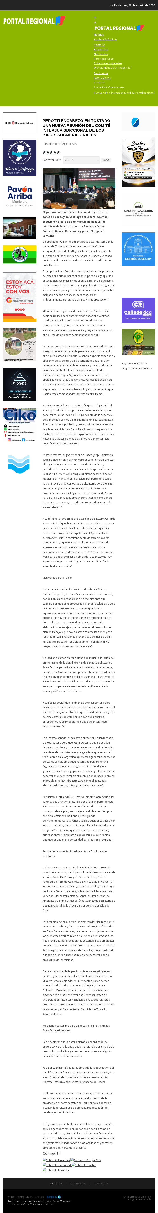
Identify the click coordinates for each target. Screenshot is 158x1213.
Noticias (56, 1183)
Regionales (101, 49)
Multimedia (78, 1183)
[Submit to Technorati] (57, 1165)
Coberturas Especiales (108, 63)
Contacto (101, 1183)
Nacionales (101, 54)
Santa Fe (99, 45)
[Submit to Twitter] (84, 1165)
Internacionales (104, 58)
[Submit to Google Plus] (85, 1160)
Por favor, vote (52, 160)
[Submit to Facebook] (56, 1160)
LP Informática (131, 1196)
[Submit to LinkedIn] (56, 1169)
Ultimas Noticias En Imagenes (112, 67)
